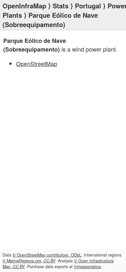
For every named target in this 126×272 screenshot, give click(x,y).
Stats (60, 5)
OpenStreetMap (36, 63)
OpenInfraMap (24, 5)
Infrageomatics (87, 266)
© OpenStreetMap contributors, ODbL (47, 255)
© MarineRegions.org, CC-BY (29, 261)
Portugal (88, 5)
